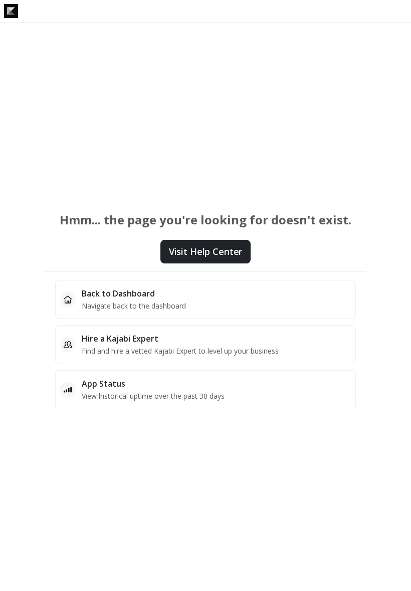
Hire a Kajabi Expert (120, 338)
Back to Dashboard (118, 293)
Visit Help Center (205, 251)
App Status (103, 383)
